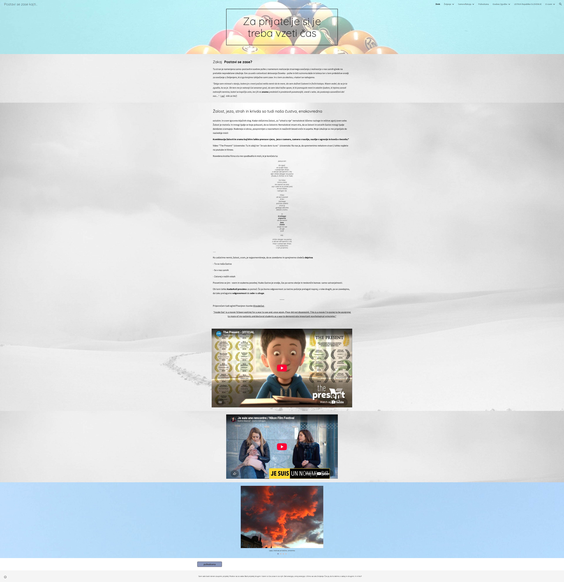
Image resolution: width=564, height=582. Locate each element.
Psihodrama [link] (483, 4)
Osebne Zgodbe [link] (500, 4)
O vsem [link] (548, 4)
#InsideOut (258, 305)
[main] (282, 27)
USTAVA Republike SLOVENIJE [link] (528, 4)
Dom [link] (438, 4)
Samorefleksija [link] (464, 4)
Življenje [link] (447, 4)
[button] (560, 4)
